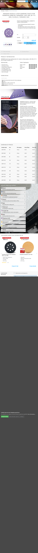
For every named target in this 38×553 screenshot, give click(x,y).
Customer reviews (6, 53)
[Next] (14, 31)
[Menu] (1, 1)
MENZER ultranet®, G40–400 (26, 254)
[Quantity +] (28, 37)
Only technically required (14, 416)
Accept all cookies (4, 416)
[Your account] (32, 1)
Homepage (2, 10)
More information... (31, 414)
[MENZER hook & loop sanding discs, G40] (10, 245)
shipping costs (34, 44)
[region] (8, 33)
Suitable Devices (4, 75)
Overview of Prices (25, 51)
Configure (22, 416)
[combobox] (21, 1)
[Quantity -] (23, 37)
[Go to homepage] (9, 1)
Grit (17, 34)
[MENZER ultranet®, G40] (28, 245)
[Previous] (2, 31)
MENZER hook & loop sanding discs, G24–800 (9, 255)
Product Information (6, 51)
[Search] (26, 1)
